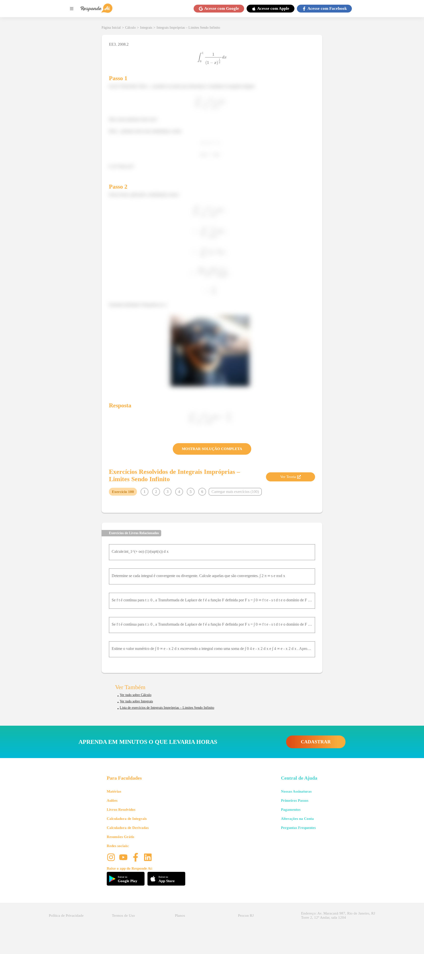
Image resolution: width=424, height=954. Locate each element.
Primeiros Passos (294, 800)
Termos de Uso (123, 915)
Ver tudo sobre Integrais (136, 701)
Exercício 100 (123, 492)
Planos (180, 915)
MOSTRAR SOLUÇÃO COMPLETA (212, 449)
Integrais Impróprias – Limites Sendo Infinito (188, 27)
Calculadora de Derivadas (128, 828)
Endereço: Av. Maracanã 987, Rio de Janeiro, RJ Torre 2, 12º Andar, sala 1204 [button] (338, 915)
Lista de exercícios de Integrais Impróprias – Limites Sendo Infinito (167, 707)
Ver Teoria (288, 477)
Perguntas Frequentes (298, 828)
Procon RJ (246, 915)
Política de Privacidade (66, 915)
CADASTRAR (316, 741)
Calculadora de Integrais (127, 819)
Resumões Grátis (120, 837)
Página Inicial (111, 27)
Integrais (146, 27)
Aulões (112, 800)
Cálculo (130, 27)
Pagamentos (291, 810)
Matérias (114, 791)
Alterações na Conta (297, 819)
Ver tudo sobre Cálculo (135, 695)
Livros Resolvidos (121, 810)
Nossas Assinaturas (296, 791)
